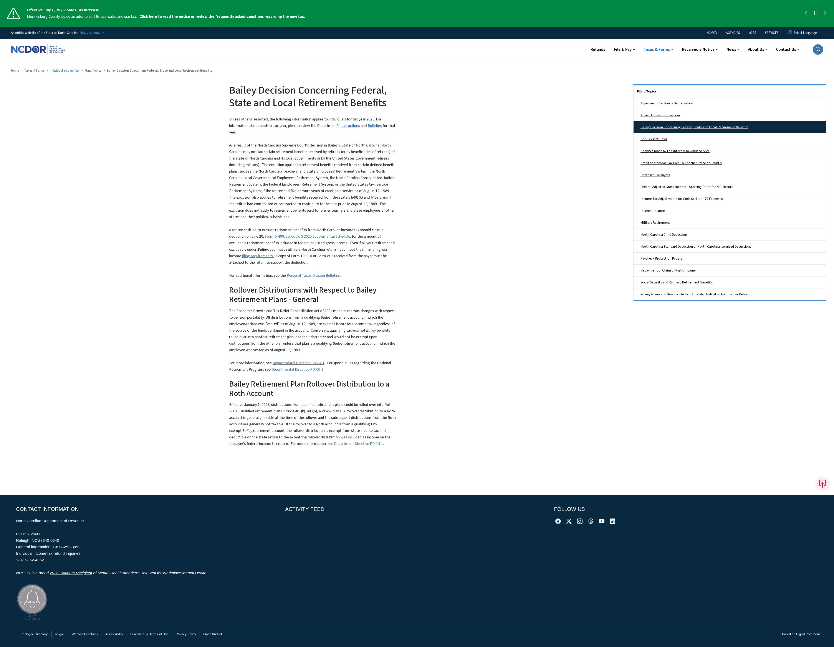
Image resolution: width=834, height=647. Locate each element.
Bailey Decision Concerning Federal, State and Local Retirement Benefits (694, 127)
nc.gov (60, 634)
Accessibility (114, 634)
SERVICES (771, 32)
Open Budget (212, 634)
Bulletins (375, 125)
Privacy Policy (186, 634)
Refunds (597, 49)
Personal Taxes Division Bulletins (313, 275)
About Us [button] (756, 49)
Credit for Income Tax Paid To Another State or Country (681, 163)
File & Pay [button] (623, 49)
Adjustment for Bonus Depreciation (666, 103)
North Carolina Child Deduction (663, 234)
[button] (818, 49)
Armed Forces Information (660, 115)
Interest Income (652, 210)
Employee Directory (34, 634)
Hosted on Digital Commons (801, 634)
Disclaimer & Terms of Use (149, 634)
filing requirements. (258, 256)
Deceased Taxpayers (655, 175)
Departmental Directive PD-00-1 (297, 369)
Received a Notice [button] (698, 49)
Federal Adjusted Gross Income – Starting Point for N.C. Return (686, 186)
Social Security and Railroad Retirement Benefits (676, 282)
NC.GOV (712, 32)
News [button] (731, 49)
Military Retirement (655, 222)
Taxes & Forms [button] (657, 49)
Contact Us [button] (786, 49)
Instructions (350, 125)
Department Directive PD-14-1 (358, 443)
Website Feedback (85, 634)
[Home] (38, 44)
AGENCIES (733, 32)
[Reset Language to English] (790, 33)
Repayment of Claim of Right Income (668, 270)
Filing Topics (92, 70)
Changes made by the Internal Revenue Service (675, 151)
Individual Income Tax (64, 70)
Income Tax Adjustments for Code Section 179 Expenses (681, 198)
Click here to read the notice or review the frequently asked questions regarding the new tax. (222, 16)
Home (15, 70)
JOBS (752, 32)
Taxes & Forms (34, 70)
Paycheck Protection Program (662, 258)
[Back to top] (822, 484)
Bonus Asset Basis (653, 139)
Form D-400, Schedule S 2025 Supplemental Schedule (307, 236)
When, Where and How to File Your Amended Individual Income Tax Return (694, 294)
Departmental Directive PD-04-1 (298, 363)
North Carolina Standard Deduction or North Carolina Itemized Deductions (695, 246)
